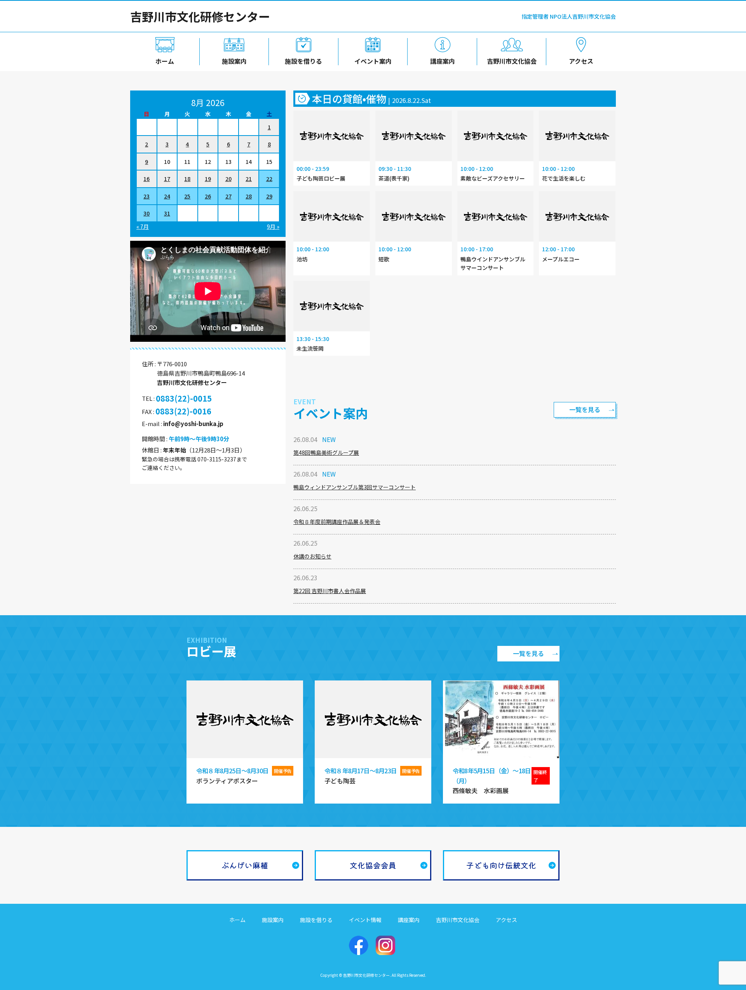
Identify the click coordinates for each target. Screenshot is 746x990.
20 (228, 179)
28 (249, 196)
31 (167, 213)
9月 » (273, 226)
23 (146, 196)
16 (146, 179)
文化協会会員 (373, 865)
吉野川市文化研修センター (200, 16)
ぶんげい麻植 (244, 865)
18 (187, 179)
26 (208, 196)
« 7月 (142, 226)
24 (167, 196)
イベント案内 (373, 61)
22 (269, 179)
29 (269, 196)
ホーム (164, 61)
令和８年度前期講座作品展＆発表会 (336, 521)
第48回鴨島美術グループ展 (326, 452)
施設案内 (234, 61)
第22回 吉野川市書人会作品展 (329, 591)
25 (187, 196)
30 (146, 213)
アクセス (581, 61)
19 (208, 179)
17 (167, 179)
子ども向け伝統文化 (501, 865)
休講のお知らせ (312, 556)
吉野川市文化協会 (512, 61)
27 (228, 196)
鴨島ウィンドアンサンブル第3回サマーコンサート (354, 487)
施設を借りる (303, 61)
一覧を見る (584, 409)
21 (249, 179)
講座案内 (442, 61)
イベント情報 (365, 920)
